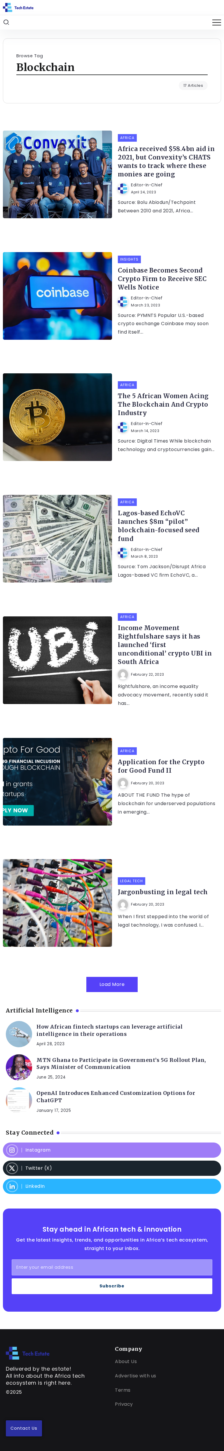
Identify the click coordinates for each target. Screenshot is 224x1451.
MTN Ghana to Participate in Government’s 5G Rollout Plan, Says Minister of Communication (121, 1064)
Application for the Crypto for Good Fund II (161, 766)
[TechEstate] (28, 1352)
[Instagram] (112, 1150)
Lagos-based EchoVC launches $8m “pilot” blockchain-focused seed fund (159, 525)
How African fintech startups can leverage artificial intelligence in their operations (109, 1030)
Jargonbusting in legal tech (163, 892)
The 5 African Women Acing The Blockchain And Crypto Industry (163, 404)
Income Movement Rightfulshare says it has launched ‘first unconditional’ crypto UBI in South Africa (165, 645)
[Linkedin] (112, 1186)
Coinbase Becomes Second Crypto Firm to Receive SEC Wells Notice (162, 279)
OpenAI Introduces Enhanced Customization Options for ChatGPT (115, 1097)
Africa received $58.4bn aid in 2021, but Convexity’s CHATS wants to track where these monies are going (166, 161)
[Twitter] (112, 1168)
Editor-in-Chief (147, 185)
